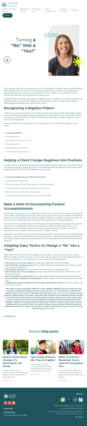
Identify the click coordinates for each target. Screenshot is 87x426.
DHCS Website (79, 417)
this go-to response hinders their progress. (22, 167)
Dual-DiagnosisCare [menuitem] (36, 10)
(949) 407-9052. (49, 308)
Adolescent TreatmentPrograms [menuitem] (9, 10)
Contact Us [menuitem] (74, 10)
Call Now (7, 15)
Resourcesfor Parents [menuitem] (63, 10)
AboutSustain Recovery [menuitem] (50, 10)
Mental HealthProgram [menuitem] (24, 10)
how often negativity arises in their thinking (29, 115)
